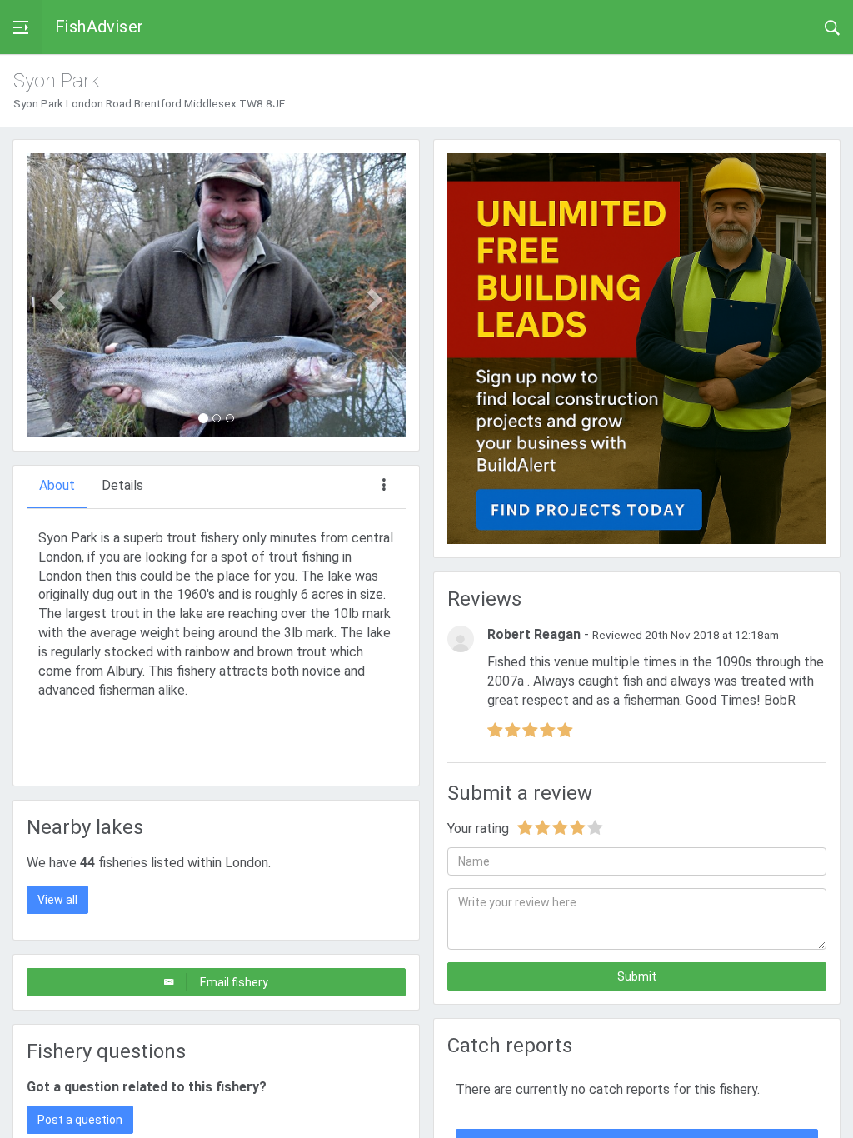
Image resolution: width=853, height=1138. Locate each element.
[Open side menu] (21, 27)
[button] (55, 295)
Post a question (79, 1119)
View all (57, 899)
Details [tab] (122, 485)
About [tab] (57, 485)
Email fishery (234, 982)
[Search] (832, 26)
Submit (636, 976)
